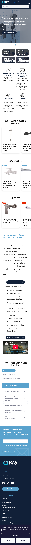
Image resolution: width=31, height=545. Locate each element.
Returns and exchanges (8, 523)
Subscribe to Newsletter (9, 451)
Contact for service (7, 502)
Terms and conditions (7, 517)
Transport (4, 520)
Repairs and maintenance (8, 507)
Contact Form (10, 488)
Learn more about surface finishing (15, 337)
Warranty (4, 505)
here (13, 531)
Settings (15, 535)
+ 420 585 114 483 (10, 478)
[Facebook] (3, 482)
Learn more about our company (15, 282)
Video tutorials (5, 510)
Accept (23, 540)
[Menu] (29, 2)
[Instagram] (7, 482)
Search (27, 6)
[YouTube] (12, 482)
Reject (8, 540)
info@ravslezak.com (10, 475)
